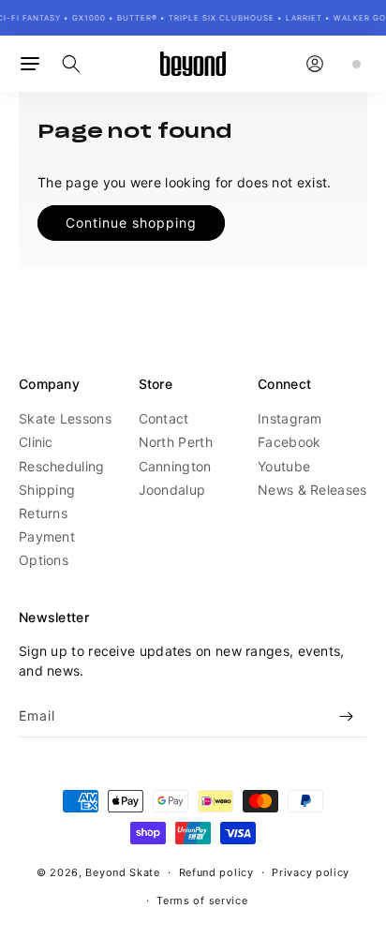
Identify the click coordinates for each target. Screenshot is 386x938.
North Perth (176, 442)
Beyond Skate (122, 872)
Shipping (47, 490)
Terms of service (201, 900)
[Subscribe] (345, 716)
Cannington (175, 466)
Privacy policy (310, 872)
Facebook (289, 442)
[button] (30, 63)
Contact (164, 418)
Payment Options (47, 548)
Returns (43, 513)
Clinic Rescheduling (62, 453)
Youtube (284, 466)
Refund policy (216, 872)
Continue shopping (131, 223)
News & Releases (312, 490)
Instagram (290, 418)
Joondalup (172, 490)
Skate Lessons (65, 418)
